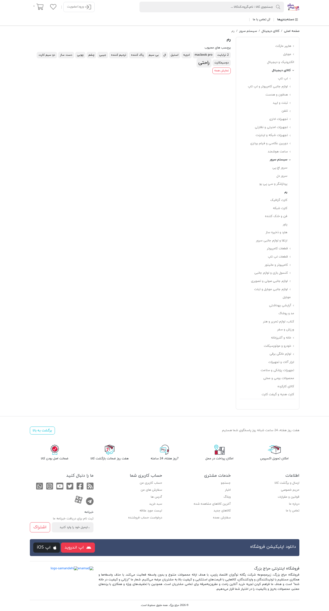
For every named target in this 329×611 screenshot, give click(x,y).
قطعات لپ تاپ (278, 257)
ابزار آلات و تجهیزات (281, 362)
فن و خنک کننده (276, 216)
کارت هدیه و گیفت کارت (278, 394)
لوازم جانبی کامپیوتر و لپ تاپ (268, 86)
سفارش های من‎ (151, 490)
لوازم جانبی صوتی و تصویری (270, 281)
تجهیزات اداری (279, 119)
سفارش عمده (222, 518)
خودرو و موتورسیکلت (278, 346)
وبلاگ (227, 497)
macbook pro (203, 55)
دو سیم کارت (47, 55)
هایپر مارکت (283, 46)
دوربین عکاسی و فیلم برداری (269, 143)
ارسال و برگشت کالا (287, 483)
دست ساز (66, 55)
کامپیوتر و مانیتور (277, 265)
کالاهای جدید (222, 511)
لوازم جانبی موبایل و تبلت (271, 289)
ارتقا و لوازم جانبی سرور (271, 240)
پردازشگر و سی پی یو (273, 184)
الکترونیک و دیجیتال (280, 62)
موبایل (287, 54)
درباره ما (294, 504)
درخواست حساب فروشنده (145, 518)
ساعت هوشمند (278, 151)
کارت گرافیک (278, 200)
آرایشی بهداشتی (280, 305)
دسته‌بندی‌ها (285, 19)
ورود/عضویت (76, 7)
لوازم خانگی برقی (281, 354)
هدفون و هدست (277, 95)
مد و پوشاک (286, 313)
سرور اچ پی (279, 168)
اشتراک (39, 527)
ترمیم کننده (118, 55)
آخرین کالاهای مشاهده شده (212, 504)
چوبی (80, 55)
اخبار (228, 490)
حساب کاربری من (151, 483)
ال (165, 55)
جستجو (226, 483)
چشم (91, 55)
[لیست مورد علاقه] (53, 7)
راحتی (204, 62)
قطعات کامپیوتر (278, 248)
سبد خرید (155, 504)
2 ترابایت (223, 55)
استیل (174, 55)
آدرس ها (156, 497)
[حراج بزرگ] (293, 7)
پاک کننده (137, 55)
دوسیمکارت (221, 63)
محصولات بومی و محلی (278, 378)
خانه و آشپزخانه (281, 338)
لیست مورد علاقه (150, 511)
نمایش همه (221, 70)
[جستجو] (278, 7)
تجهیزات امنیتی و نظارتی (272, 127)
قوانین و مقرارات (288, 497)
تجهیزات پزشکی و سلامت (277, 370)
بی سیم (154, 55)
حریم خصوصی (290, 490)
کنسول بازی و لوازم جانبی (271, 273)
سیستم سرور (279, 159)
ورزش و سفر (285, 329)
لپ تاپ (283, 78)
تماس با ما (259, 19)
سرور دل (281, 176)
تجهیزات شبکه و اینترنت (272, 135)
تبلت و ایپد (281, 103)
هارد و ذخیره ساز (276, 232)
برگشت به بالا (42, 430)
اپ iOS (44, 547)
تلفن (285, 111)
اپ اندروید (75, 547)
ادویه (186, 55)
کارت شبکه (280, 208)
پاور (285, 224)
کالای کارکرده (285, 386)
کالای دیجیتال (282, 70)
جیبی (102, 55)
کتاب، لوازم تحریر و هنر (278, 321)
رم (285, 192)
